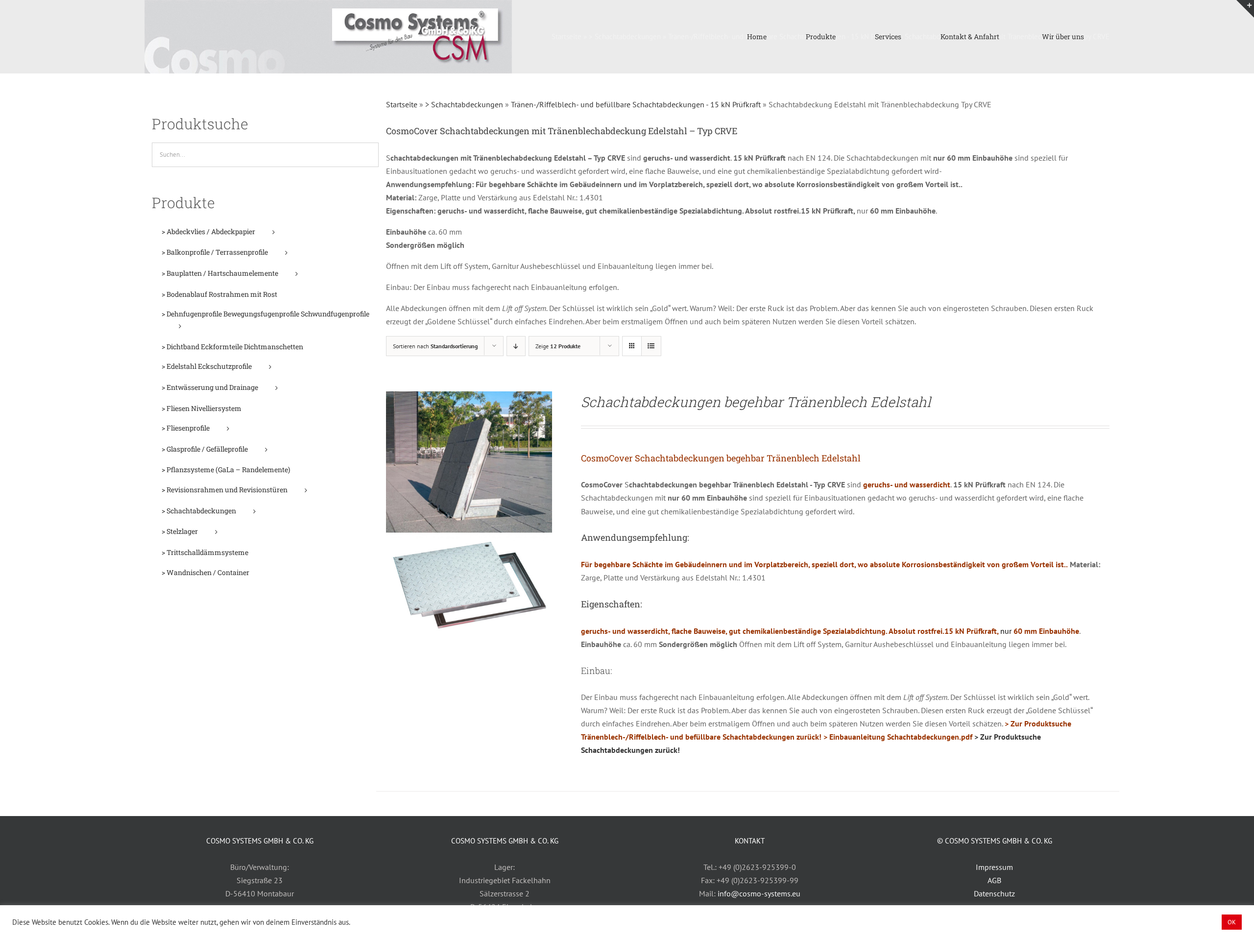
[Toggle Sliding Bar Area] (1245, 9)
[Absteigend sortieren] (516, 346)
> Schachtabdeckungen (464, 104)
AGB (994, 880)
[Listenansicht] (651, 346)
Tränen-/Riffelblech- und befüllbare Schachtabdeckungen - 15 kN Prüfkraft (636, 104)
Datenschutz (994, 893)
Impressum (994, 867)
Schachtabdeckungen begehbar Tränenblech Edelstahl (756, 402)
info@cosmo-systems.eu (759, 893)
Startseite (401, 104)
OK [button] (1232, 922)
